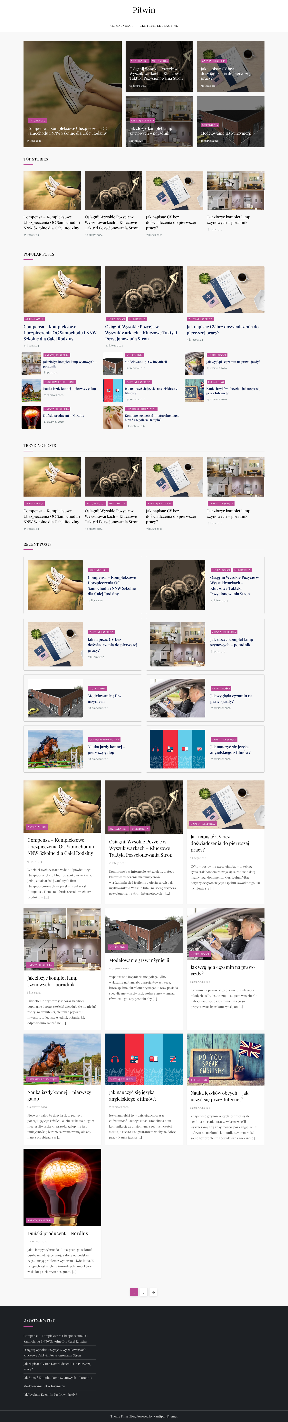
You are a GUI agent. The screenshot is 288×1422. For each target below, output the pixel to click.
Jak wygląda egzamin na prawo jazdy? (233, 362)
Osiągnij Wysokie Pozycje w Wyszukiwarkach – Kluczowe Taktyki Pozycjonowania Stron (156, 73)
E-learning (216, 382)
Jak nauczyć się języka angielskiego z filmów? (230, 749)
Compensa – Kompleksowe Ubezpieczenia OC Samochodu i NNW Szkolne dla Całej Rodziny (67, 131)
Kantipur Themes (165, 1416)
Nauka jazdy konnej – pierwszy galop (69, 388)
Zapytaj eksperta (214, 60)
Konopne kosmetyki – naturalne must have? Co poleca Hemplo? (152, 417)
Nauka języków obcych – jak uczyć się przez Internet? (219, 1095)
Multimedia (160, 60)
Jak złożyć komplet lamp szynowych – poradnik (151, 131)
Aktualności (121, 25)
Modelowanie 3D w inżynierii (226, 133)
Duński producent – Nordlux (63, 415)
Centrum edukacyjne (159, 25)
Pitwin (144, 9)
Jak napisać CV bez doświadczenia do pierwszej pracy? (225, 73)
